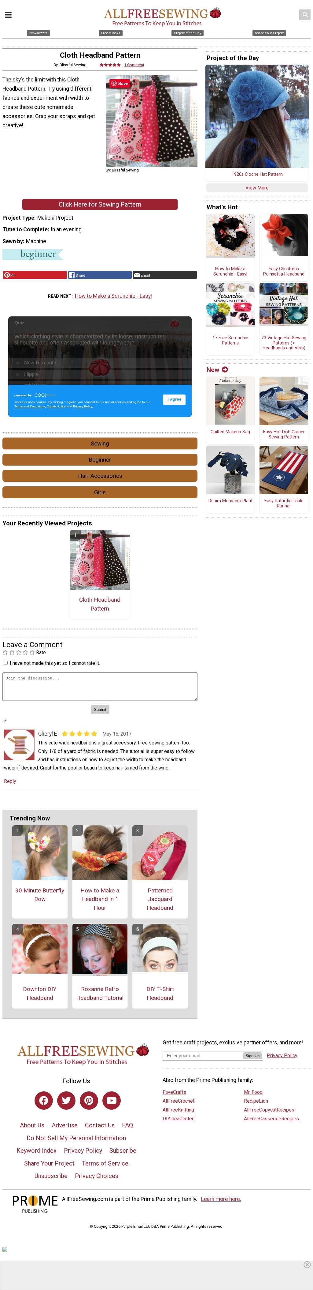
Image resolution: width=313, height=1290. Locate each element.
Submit (156, 683)
